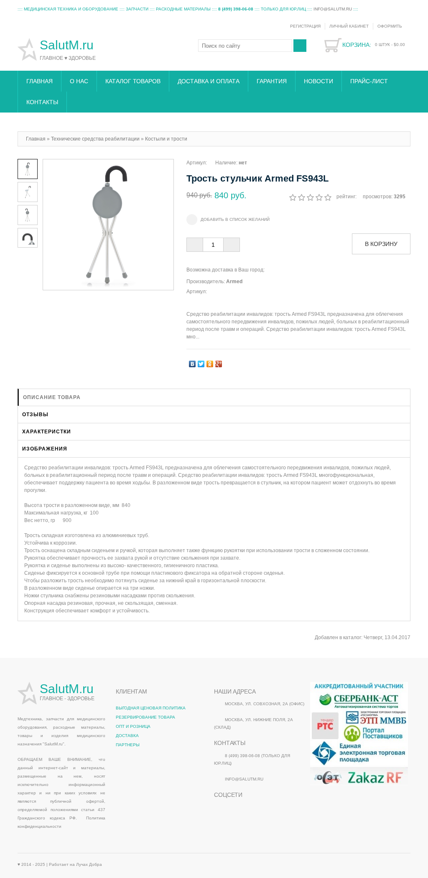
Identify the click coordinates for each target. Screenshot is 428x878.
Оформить (389, 26)
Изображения (44, 449)
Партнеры (128, 744)
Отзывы (35, 414)
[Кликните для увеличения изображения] (108, 224)
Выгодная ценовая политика (151, 708)
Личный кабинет (349, 26)
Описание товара (52, 397)
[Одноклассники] (210, 361)
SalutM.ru (68, 45)
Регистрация (305, 26)
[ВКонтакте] (192, 361)
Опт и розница (133, 726)
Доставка (127, 735)
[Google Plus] (218, 361)
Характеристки (46, 432)
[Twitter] (201, 361)
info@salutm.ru (332, 9)
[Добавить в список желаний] (228, 219)
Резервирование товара (145, 717)
